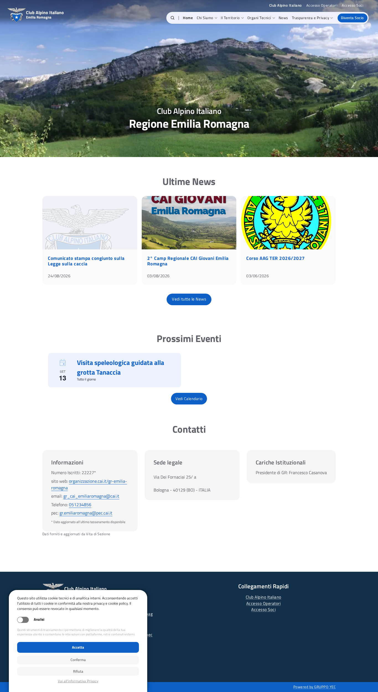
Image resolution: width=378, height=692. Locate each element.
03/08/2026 (158, 276)
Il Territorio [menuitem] (230, 17)
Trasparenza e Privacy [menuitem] (310, 17)
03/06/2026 (257, 276)
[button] (172, 18)
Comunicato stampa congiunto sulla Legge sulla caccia (86, 261)
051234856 (80, 504)
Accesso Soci (352, 5)
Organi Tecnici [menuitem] (259, 17)
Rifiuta (78, 671)
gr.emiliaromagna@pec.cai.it (85, 513)
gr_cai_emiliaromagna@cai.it (91, 496)
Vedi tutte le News (189, 299)
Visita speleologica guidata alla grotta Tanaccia (120, 367)
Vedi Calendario (189, 398)
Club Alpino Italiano (263, 597)
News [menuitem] (283, 17)
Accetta (78, 647)
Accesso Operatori (322, 5)
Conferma (78, 659)
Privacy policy (78, 681)
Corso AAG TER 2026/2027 (275, 258)
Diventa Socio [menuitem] (352, 17)
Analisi (39, 619)
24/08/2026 (59, 276)
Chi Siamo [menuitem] (205, 17)
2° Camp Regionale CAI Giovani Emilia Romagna (188, 261)
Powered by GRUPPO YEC (314, 687)
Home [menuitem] (188, 17)
